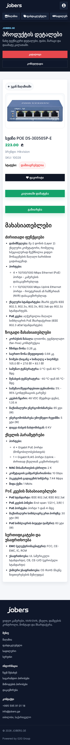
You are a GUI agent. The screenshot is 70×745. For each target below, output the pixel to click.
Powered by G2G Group (16, 738)
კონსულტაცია (35, 63)
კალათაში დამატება (35, 193)
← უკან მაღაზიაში (19, 86)
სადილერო (9, 651)
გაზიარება (35, 209)
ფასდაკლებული (12, 645)
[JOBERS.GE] (14, 5)
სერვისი (7, 656)
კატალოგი (35, 54)
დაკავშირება (10, 689)
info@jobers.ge (11, 711)
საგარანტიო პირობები (16, 678)
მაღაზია (7, 639)
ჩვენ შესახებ (10, 672)
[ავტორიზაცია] (63, 5)
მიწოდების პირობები (15, 684)
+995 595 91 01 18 (14, 705)
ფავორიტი (36, 177)
